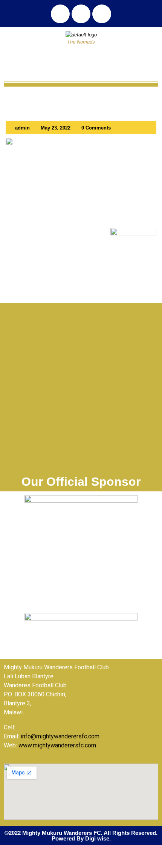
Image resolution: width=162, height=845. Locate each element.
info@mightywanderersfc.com (60, 736)
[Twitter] (81, 14)
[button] (81, 60)
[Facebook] (60, 14)
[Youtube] (101, 14)
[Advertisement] (81, 391)
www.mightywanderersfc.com (57, 745)
